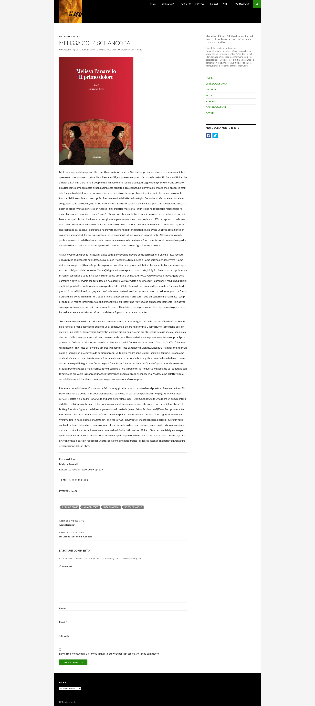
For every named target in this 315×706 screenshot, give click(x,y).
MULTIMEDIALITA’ (241, 4)
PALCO (209, 95)
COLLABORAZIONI (216, 107)
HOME (209, 77)
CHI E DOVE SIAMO (216, 83)
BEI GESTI (214, 4)
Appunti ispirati (71, 523)
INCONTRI (211, 89)
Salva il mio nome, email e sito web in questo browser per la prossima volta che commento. (109, 653)
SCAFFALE (199, 4)
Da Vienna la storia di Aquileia (75, 534)
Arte (225, 4)
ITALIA (152, 4)
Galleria (66, 49)
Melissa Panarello (133, 507)
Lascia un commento (132, 49)
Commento (65, 566)
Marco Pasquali (107, 49)
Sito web (64, 635)
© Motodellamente (67, 702)
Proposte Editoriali (71, 36)
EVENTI (210, 113)
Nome (63, 608)
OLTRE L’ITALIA (168, 4)
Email (63, 622)
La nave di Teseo (90, 507)
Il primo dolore (70, 507)
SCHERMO (211, 101)
